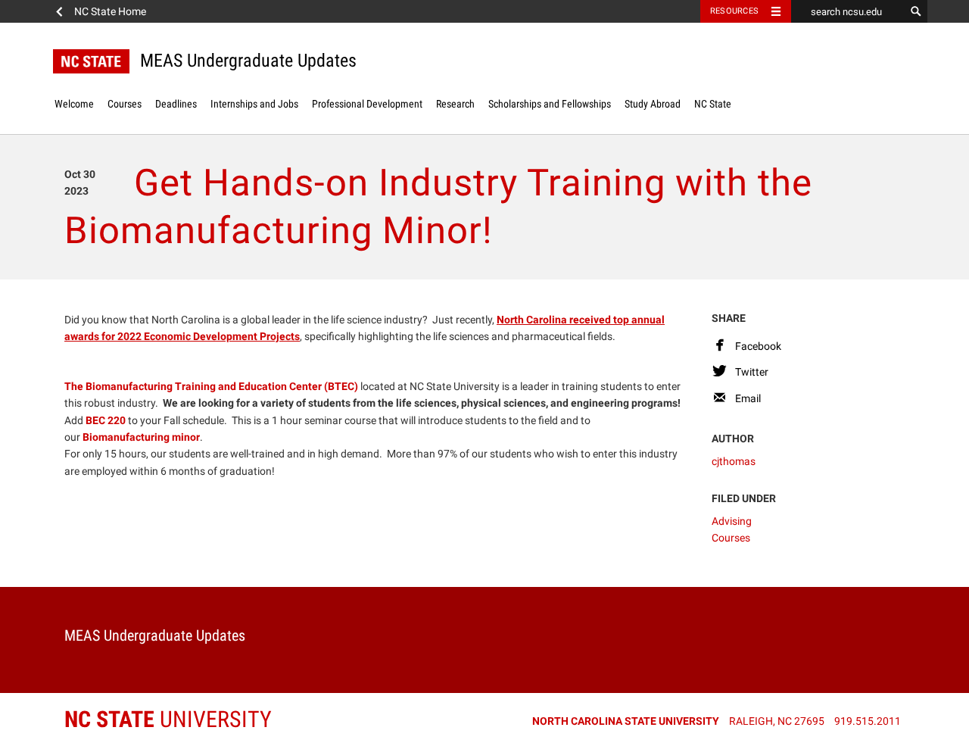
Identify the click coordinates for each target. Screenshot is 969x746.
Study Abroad (653, 104)
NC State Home (110, 11)
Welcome (74, 104)
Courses (124, 104)
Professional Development (367, 104)
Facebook (758, 346)
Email (748, 398)
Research (455, 104)
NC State (712, 104)
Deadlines (176, 104)
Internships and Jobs (254, 104)
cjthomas (734, 461)
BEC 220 (106, 420)
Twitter (751, 372)
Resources (734, 11)
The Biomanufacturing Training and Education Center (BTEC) (211, 386)
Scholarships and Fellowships (549, 104)
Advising (732, 521)
